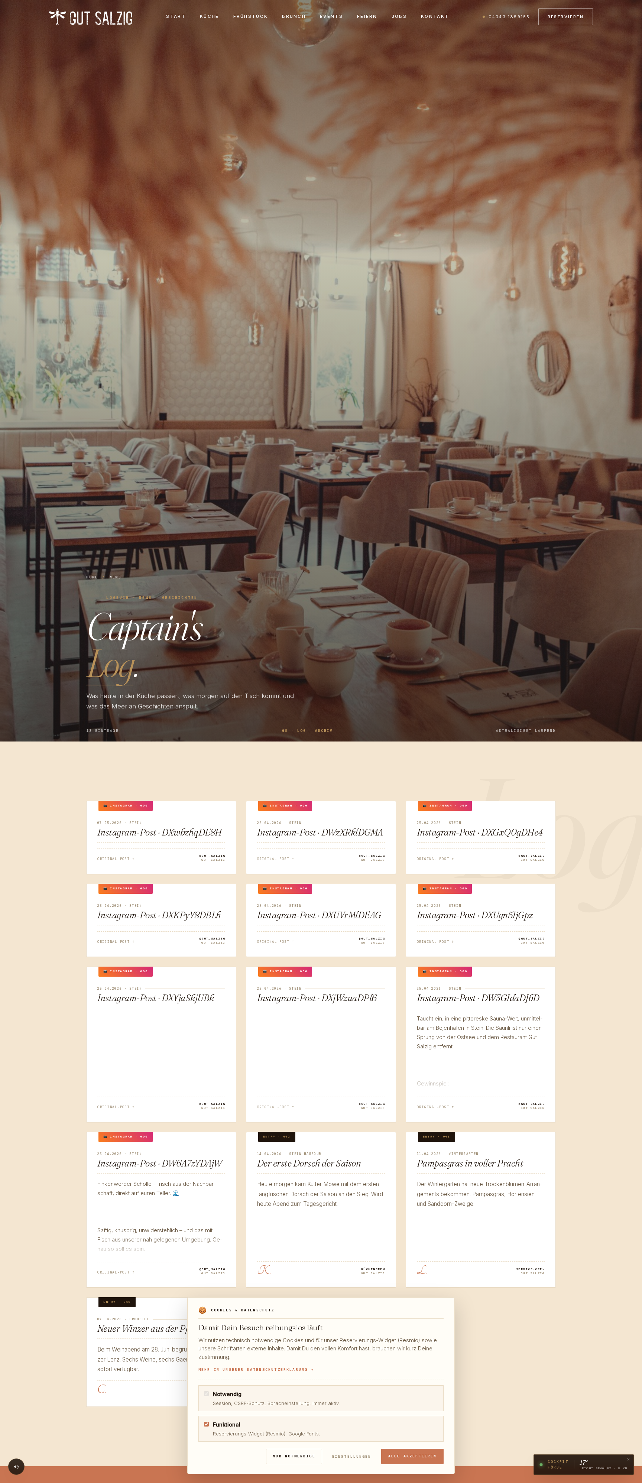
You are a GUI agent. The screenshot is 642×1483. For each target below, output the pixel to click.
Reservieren (566, 16)
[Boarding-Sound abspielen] (16, 1466)
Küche (209, 16)
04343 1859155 (509, 16)
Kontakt (435, 16)
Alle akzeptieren (412, 1456)
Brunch (294, 16)
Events (331, 16)
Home (92, 577)
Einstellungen (351, 1456)
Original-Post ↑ (116, 859)
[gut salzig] (90, 17)
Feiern (367, 16)
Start (176, 16)
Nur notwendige (294, 1456)
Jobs (399, 16)
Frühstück (250, 16)
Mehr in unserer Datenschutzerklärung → (256, 1369)
